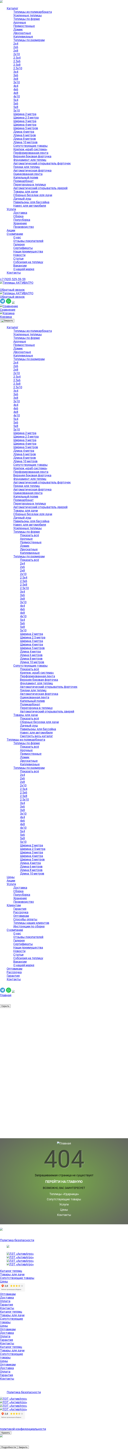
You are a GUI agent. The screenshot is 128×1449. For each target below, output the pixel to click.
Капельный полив (25, 177)
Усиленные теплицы (27, 15)
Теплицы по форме (26, 19)
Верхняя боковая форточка (32, 156)
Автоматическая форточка (32, 170)
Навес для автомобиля (29, 205)
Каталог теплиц (11, 1271)
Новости (19, 255)
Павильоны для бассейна (31, 202)
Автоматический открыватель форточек (42, 163)
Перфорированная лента (30, 153)
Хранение (20, 223)
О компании (15, 234)
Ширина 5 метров (25, 128)
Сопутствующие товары (30, 146)
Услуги (11, 209)
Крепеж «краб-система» (30, 149)
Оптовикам (21, 916)
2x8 (15, 50)
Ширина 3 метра (24, 121)
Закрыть (23, 1447)
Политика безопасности (17, 1240)
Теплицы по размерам (29, 40)
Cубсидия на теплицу (28, 262)
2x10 (16, 54)
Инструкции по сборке (29, 926)
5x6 (15, 103)
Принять (5, 1433)
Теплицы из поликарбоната (32, 12)
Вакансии (20, 265)
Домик (18, 29)
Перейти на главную (64, 1182)
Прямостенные (24, 26)
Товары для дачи (25, 191)
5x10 (16, 110)
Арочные (19, 22)
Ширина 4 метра (24, 124)
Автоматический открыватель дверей (40, 188)
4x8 (15, 93)
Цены (11, 877)
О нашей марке (23, 269)
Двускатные (22, 33)
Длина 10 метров (25, 142)
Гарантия (19, 909)
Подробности (8, 1447)
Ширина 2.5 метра (26, 117)
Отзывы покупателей (28, 241)
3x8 (15, 79)
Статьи (18, 258)
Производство (23, 227)
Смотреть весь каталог (36, 736)
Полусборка (21, 220)
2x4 (15, 43)
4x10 (16, 96)
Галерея (19, 244)
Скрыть (5, 1006)
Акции (11, 230)
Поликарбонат (23, 181)
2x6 (15, 47)
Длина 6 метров (24, 135)
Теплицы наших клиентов (31, 923)
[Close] (7, 321)
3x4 (15, 71)
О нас (17, 237)
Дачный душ (22, 198)
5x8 (15, 107)
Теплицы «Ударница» (64, 1194)
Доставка (20, 212)
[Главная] (16, 282)
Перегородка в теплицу (29, 184)
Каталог (12, 8)
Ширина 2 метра (24, 114)
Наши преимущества (28, 251)
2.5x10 (17, 68)
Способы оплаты (25, 919)
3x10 (16, 82)
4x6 (15, 89)
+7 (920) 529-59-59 (13, 279)
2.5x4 (16, 57)
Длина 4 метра (23, 131)
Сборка (18, 216)
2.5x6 (16, 61)
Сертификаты (23, 248)
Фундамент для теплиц (29, 160)
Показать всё (29, 535)
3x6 (15, 75)
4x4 (15, 86)
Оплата (5, 1301)
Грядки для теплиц (26, 167)
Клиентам (14, 905)
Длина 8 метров (24, 138)
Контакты (14, 272)
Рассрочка (20, 912)
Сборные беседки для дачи (32, 195)
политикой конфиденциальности (23, 1429)
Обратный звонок (12, 289)
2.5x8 (16, 64)
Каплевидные (23, 36)
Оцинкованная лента (27, 174)
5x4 (15, 100)
